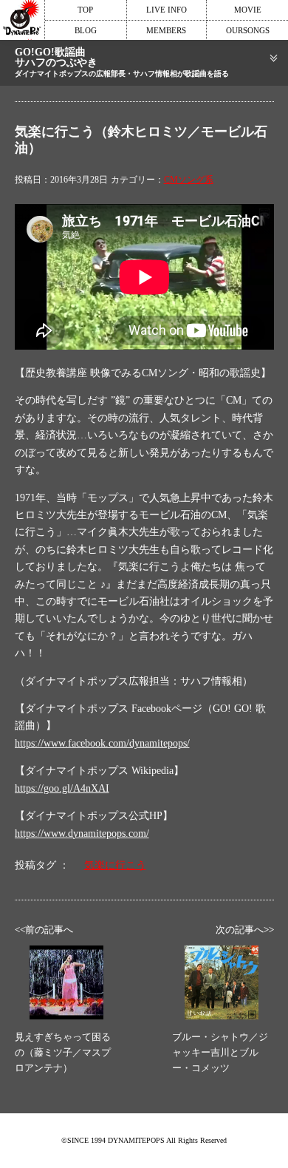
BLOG (86, 30)
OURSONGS (248, 30)
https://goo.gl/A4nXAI (62, 788)
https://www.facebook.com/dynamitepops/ (102, 743)
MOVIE (247, 9)
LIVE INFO (166, 9)
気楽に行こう (115, 865)
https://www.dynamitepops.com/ (82, 833)
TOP (85, 9)
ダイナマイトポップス (22, 20)
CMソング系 (188, 179)
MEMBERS (166, 30)
